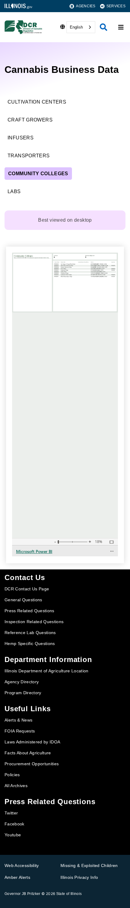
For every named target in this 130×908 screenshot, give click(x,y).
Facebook (14, 823)
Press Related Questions (29, 610)
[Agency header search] (103, 27)
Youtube (13, 834)
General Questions (23, 599)
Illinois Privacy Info (79, 877)
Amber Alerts (17, 877)
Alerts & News (18, 720)
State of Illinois (69, 894)
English (76, 27)
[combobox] (81, 27)
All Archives (16, 785)
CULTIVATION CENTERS (37, 101)
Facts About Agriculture (28, 752)
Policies (12, 774)
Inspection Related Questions (34, 621)
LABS (14, 191)
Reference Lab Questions (30, 632)
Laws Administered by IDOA (32, 741)
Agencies (85, 6)
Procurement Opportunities (32, 763)
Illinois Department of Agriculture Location (47, 670)
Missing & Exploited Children (89, 865)
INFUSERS (21, 137)
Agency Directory (22, 681)
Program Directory (23, 692)
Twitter (11, 813)
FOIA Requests (20, 731)
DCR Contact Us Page (27, 588)
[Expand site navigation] (120, 27)
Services (115, 6)
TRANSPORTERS (29, 155)
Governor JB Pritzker (23, 894)
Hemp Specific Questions (30, 643)
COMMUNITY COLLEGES (38, 173)
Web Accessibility (22, 865)
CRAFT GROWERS (30, 119)
